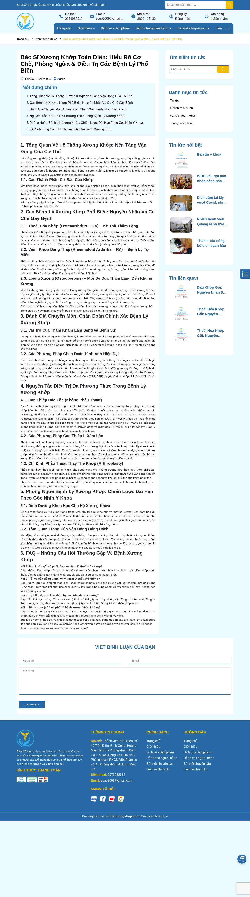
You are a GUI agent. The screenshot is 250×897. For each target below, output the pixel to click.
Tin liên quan (183, 278)
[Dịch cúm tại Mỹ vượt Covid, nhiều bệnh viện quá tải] (181, 203)
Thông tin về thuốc (181, 123)
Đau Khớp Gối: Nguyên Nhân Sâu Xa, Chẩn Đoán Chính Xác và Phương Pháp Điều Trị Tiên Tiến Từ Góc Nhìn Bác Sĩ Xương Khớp (212, 290)
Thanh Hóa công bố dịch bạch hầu (211, 243)
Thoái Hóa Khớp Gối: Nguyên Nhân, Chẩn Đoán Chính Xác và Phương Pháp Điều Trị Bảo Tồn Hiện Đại (211, 333)
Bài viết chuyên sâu (192, 28)
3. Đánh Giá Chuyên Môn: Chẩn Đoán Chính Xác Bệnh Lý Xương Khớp (76, 109)
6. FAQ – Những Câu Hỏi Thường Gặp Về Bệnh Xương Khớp (69, 129)
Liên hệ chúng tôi (158, 769)
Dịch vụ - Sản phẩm (115, 28)
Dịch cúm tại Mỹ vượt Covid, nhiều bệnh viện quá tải (212, 200)
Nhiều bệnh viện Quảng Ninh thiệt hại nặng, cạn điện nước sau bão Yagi (212, 222)
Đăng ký (181, 14)
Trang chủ (64, 28)
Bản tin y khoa (209, 154)
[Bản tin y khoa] (181, 160)
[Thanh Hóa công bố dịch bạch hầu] (181, 246)
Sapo (164, 816)
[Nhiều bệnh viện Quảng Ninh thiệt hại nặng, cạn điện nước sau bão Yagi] (181, 225)
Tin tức (174, 100)
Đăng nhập (183, 18)
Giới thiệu (85, 28)
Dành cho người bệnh (152, 28)
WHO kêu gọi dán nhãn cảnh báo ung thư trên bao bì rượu (211, 179)
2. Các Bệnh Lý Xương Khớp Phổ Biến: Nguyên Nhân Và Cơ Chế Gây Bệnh (79, 102)
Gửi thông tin (32, 704)
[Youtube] (112, 798)
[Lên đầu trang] (242, 873)
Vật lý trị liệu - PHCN (183, 115)
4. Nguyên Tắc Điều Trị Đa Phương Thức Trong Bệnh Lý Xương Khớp (75, 116)
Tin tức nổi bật (185, 145)
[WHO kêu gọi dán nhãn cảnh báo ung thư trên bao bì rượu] (181, 182)
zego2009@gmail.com (111, 18)
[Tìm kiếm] (229, 5)
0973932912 (74, 18)
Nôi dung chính (39, 87)
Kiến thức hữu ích (181, 108)
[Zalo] (94, 798)
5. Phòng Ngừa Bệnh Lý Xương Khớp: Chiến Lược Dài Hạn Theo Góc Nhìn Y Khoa (84, 122)
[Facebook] (103, 798)
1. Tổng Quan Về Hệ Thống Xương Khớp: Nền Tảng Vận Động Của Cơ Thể (79, 96)
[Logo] (25, 21)
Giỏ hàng (217, 14)
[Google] (121, 798)
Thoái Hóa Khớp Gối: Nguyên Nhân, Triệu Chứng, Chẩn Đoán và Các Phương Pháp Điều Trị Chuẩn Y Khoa (211, 312)
